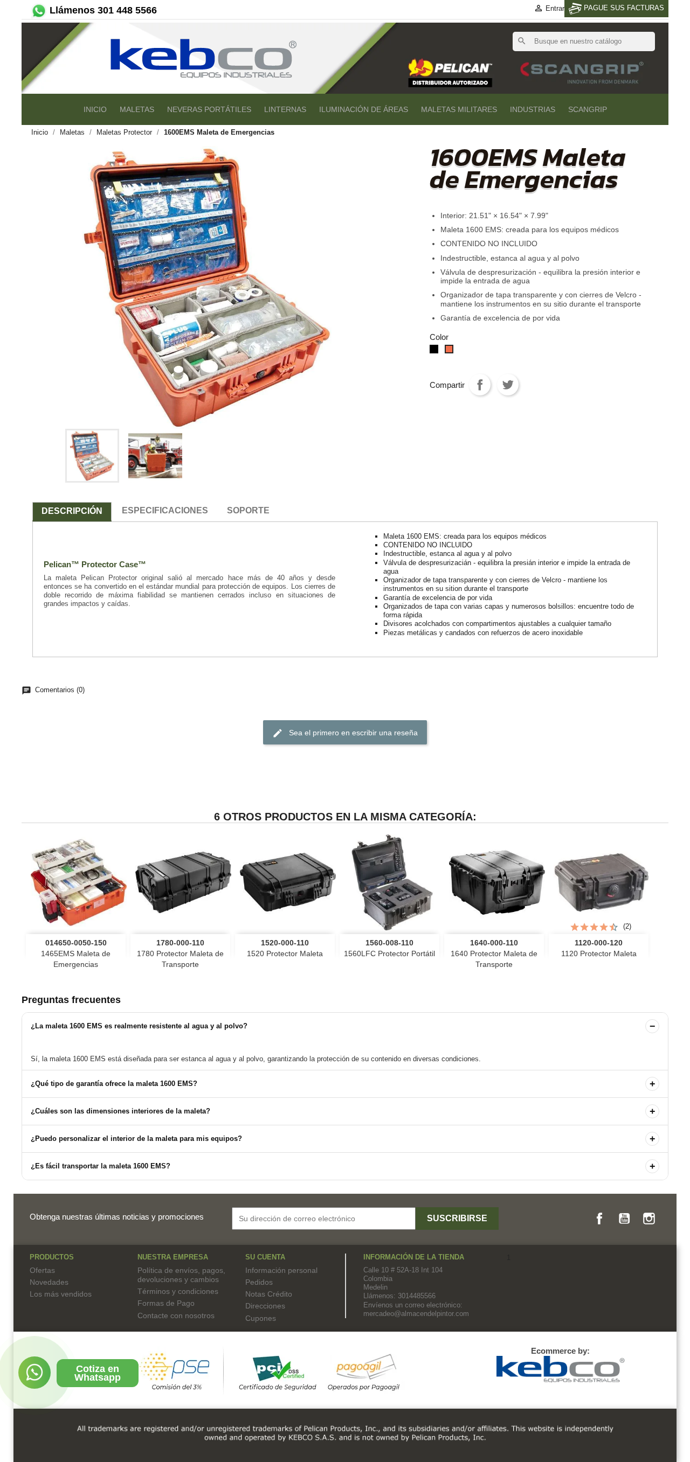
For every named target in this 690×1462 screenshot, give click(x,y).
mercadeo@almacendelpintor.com (416, 1314)
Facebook (599, 1218)
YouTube (624, 1218)
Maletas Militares (459, 109)
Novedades (49, 1282)
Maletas (137, 109)
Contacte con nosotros (176, 1315)
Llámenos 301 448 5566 (102, 10)
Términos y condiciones (177, 1291)
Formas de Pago (166, 1303)
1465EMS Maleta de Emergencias (76, 953)
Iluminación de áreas (363, 109)
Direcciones (265, 1305)
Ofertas (42, 1270)
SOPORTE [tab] (248, 510)
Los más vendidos (61, 1294)
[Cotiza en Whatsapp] (34, 1372)
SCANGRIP (587, 109)
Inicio (95, 109)
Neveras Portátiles (209, 109)
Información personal (281, 1270)
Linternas (285, 109)
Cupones (260, 1318)
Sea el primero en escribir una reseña (345, 733)
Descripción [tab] (72, 511)
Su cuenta (265, 1257)
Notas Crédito (268, 1294)
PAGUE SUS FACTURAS (623, 8)
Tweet (508, 384)
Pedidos (259, 1282)
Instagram (649, 1218)
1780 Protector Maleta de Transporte (180, 953)
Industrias (532, 109)
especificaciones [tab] (165, 510)
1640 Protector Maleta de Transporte (494, 953)
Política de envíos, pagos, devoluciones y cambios (181, 1275)
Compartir (480, 384)
